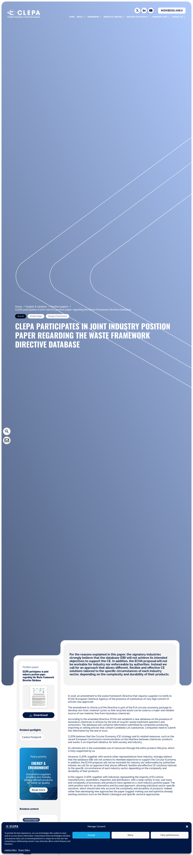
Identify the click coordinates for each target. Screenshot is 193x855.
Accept (91, 835)
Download (41, 715)
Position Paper (31, 820)
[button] (186, 826)
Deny (130, 835)
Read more (38, 790)
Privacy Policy (24, 850)
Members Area (172, 10)
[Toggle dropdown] (84, 17)
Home (71, 17)
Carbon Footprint (31, 737)
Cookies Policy (11, 850)
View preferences (169, 835)
